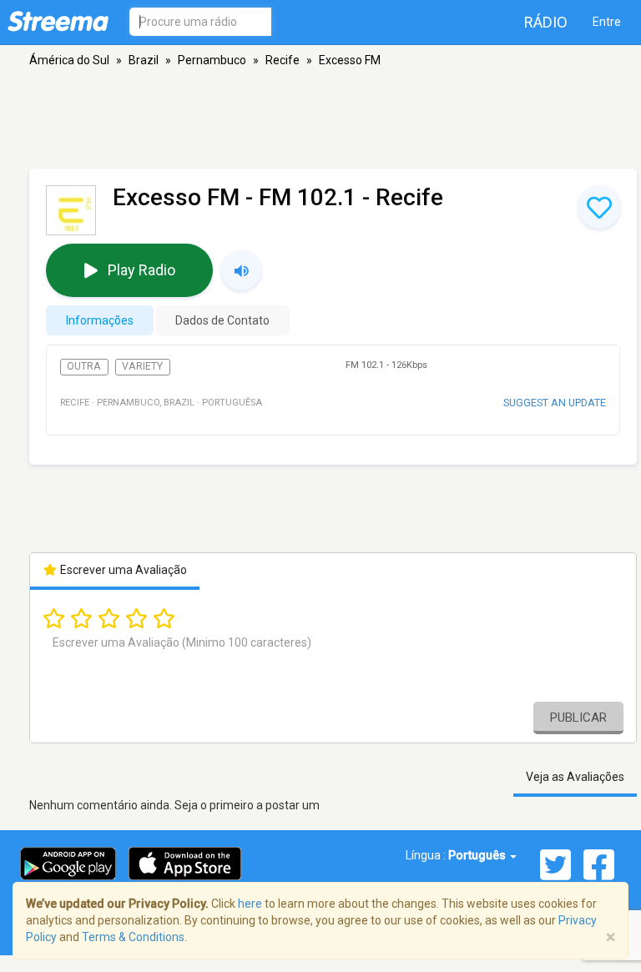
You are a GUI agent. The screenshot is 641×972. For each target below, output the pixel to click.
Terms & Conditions (133, 937)
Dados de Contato (222, 320)
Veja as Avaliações (575, 776)
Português (478, 855)
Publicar (578, 717)
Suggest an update (554, 402)
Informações (100, 320)
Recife (282, 60)
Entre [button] (607, 21)
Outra (84, 366)
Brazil (144, 60)
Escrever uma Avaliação (122, 570)
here (250, 903)
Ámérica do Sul (69, 60)
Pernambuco (212, 60)
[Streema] (58, 21)
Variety (142, 366)
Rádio (546, 22)
